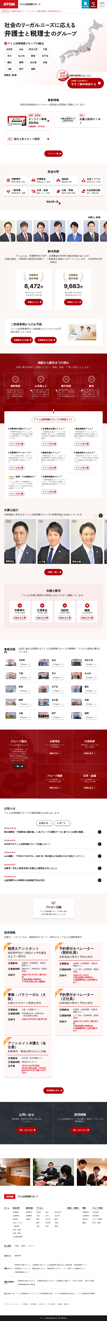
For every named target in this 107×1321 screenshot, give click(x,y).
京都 (45, 62)
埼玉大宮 (33, 49)
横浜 (9, 62)
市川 (9, 56)
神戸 (21, 69)
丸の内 (21, 56)
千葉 (45, 49)
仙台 (21, 49)
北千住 (45, 56)
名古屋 (33, 62)
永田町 (9, 49)
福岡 (33, 69)
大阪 (9, 69)
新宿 (33, 56)
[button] (101, 515)
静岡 (21, 62)
